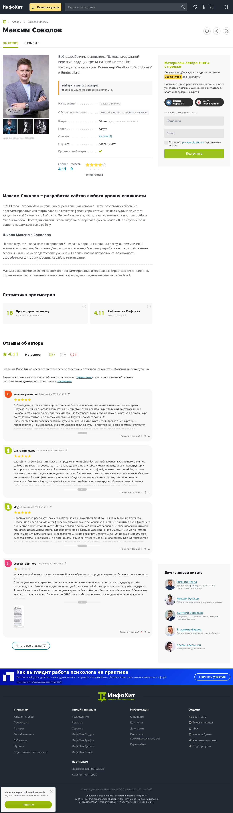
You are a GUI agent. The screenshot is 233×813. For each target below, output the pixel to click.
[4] (100, 165)
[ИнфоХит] (13, 7)
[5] (104, 165)
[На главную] (5, 22)
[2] (92, 165)
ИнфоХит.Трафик (83, 740)
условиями (64, 381)
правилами (84, 377)
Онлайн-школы (24, 734)
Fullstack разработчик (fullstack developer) (124, 112)
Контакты (136, 722)
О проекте (137, 716)
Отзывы (31, 42)
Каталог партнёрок (84, 774)
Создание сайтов (110, 103)
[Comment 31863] (69, 394)
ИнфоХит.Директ (83, 746)
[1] (88, 165)
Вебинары (20, 740)
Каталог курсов (24, 716)
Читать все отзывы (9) (31, 646)
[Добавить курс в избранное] (207, 31)
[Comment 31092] (65, 563)
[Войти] (225, 7)
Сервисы (78, 728)
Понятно (28, 804)
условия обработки (193, 142)
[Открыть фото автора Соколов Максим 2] (10, 126)
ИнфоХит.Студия (83, 734)
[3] (96, 165)
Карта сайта (138, 744)
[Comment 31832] (51, 507)
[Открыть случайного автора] (226, 31)
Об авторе (10, 43)
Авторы (19, 728)
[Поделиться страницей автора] (216, 31)
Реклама (77, 722)
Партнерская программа (88, 768)
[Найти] (183, 7)
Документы (137, 728)
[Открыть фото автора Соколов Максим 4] (41, 126)
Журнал (19, 746)
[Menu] (33, 7)
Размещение (80, 716)
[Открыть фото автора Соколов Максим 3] (25, 126)
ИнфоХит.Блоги (82, 752)
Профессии (21, 722)
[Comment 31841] (66, 450)
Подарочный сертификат (30, 752)
